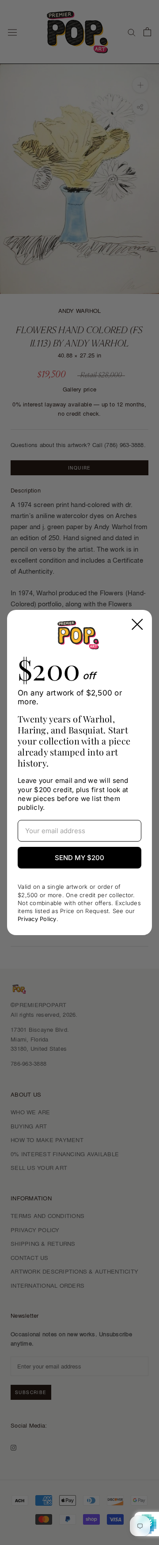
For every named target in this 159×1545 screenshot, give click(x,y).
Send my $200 (79, 857)
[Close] (137, 624)
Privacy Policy (37, 918)
